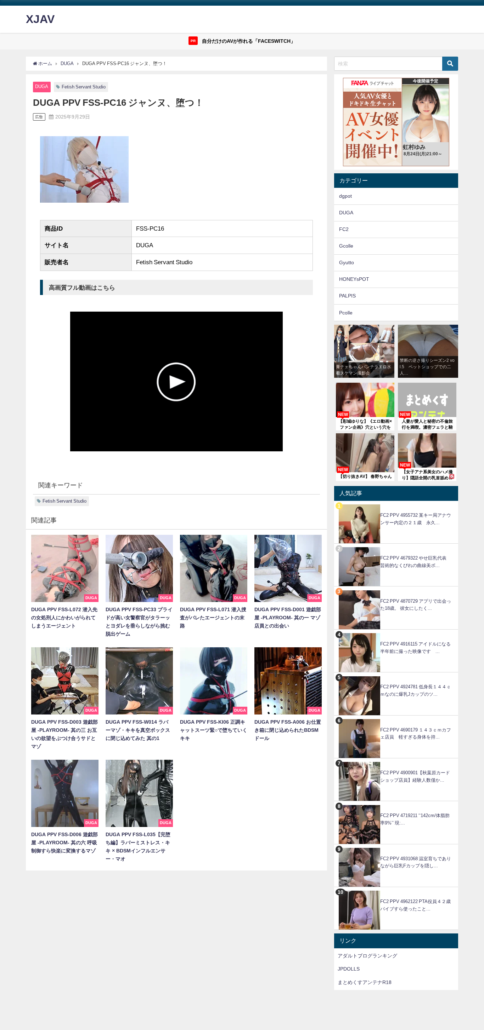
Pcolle (346, 312)
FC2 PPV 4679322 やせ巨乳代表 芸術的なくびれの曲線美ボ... (415, 562)
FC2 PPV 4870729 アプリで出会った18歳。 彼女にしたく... (415, 605)
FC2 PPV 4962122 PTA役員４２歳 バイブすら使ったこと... (417, 905)
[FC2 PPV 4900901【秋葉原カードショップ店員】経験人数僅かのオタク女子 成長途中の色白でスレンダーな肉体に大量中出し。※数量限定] (396, 762)
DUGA (41, 86)
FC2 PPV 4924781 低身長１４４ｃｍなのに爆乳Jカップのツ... (415, 690)
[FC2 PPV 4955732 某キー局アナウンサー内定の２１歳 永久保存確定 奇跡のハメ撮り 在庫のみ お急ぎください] (396, 504)
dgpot (345, 195)
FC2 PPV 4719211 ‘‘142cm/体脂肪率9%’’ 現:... (415, 819)
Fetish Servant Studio (84, 87)
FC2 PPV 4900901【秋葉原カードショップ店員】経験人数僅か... (415, 776)
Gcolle (346, 245)
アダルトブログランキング (367, 955)
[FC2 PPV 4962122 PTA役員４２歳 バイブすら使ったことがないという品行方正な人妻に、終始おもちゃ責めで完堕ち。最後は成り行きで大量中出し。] (396, 891)
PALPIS (347, 295)
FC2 (344, 229)
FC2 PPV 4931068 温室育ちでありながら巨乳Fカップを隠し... (415, 862)
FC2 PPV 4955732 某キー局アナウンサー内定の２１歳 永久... (415, 519)
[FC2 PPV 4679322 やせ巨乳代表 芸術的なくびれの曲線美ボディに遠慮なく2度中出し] (396, 547)
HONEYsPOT (354, 279)
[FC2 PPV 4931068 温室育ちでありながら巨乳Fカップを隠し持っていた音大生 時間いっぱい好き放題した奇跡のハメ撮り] (396, 848)
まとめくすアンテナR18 (365, 982)
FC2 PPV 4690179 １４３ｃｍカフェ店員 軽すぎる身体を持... (415, 734)
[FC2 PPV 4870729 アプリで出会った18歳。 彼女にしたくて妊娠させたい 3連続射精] (396, 590)
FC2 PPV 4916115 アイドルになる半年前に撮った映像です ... (415, 648)
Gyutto (346, 262)
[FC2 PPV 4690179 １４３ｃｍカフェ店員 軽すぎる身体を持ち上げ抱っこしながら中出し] (396, 719)
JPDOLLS (349, 968)
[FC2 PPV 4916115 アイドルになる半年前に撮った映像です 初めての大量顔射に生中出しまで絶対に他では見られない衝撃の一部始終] (396, 633)
